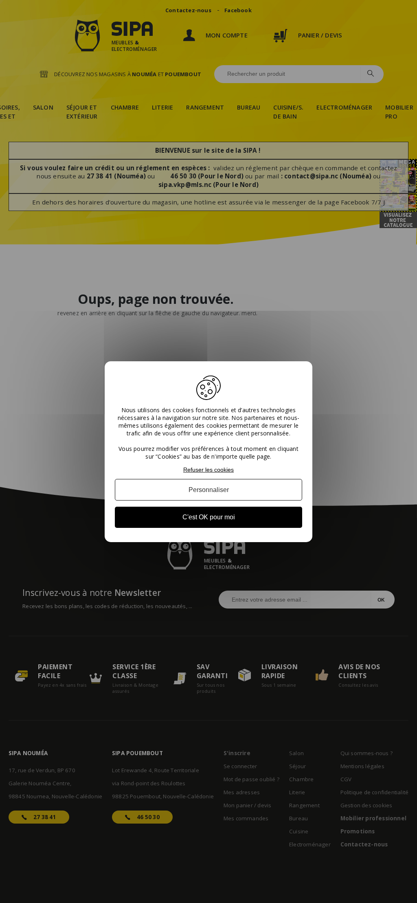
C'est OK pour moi (208, 517)
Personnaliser (209, 489)
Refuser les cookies (208, 469)
